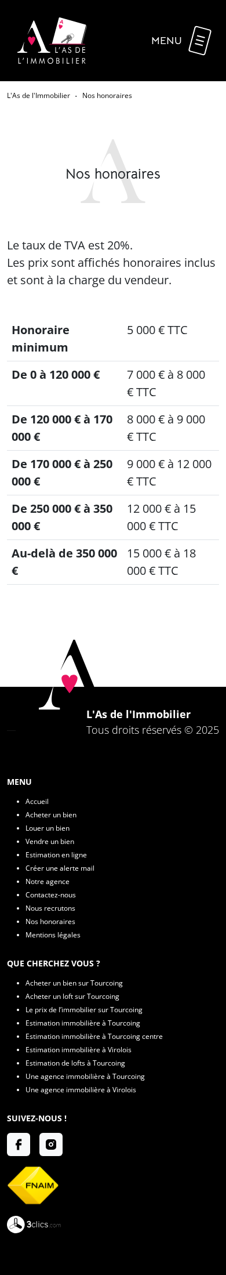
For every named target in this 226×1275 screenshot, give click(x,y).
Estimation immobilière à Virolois (78, 1050)
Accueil (37, 801)
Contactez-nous (50, 895)
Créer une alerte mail (59, 868)
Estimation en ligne (56, 855)
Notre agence (47, 881)
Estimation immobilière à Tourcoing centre (94, 1036)
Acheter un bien (50, 815)
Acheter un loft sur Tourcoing (72, 996)
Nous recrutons (50, 908)
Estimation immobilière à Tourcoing (82, 1023)
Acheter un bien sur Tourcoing (74, 983)
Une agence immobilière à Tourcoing (85, 1076)
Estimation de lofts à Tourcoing (75, 1063)
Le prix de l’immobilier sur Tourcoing (84, 1010)
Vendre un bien (49, 841)
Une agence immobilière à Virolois (80, 1090)
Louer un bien (47, 828)
